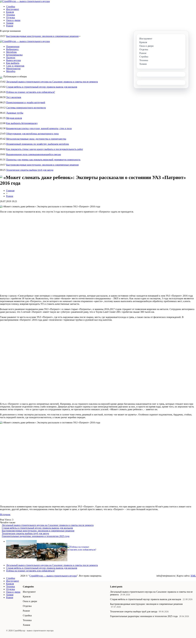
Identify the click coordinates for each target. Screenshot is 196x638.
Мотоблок (11, 52)
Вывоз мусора (13, 60)
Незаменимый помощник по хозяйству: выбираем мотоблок (37, 144)
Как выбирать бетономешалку (22, 123)
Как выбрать (12, 63)
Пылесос (10, 57)
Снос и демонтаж (15, 65)
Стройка (10, 6)
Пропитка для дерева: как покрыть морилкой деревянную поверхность (43, 159)
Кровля (10, 12)
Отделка (10, 17)
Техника (10, 14)
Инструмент (12, 9)
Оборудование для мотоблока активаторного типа (32, 133)
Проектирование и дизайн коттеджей (25, 102)
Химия (9, 23)
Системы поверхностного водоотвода (26, 107)
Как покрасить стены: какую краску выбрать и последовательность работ (44, 149)
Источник (5, 514)
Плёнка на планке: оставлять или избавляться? (30, 92)
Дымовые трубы (14, 113)
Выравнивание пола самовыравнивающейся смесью (33, 154)
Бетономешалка (14, 54)
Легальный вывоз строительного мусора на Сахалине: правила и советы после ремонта (52, 81)
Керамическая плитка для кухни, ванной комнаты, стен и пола (39, 128)
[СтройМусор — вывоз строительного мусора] (25, 1)
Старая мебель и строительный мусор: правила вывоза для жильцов (41, 87)
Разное (9, 25)
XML (193, 575)
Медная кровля (14, 118)
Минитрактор (13, 68)
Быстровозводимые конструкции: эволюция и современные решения (42, 36)
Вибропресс (12, 49)
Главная (10, 190)
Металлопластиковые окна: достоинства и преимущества (36, 139)
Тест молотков (13, 97)
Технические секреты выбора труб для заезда (29, 170)
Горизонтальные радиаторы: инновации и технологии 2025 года (35, 536)
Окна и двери (13, 20)
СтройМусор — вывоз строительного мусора (53, 575)
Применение (12, 46)
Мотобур (10, 71)
